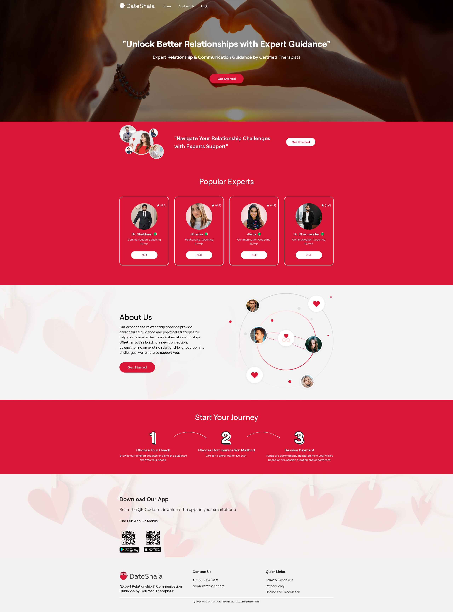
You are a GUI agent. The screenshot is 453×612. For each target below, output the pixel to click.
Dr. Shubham (142, 234)
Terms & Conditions (279, 580)
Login (204, 6)
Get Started (226, 79)
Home (167, 6)
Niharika (196, 234)
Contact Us (186, 6)
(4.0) (328, 205)
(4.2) (218, 205)
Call (144, 255)
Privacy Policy (275, 586)
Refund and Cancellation (283, 592)
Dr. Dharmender (306, 234)
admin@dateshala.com (208, 586)
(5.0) (163, 205)
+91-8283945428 (205, 580)
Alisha (251, 234)
